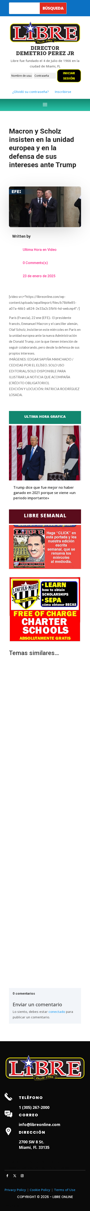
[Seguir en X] (15, 1176)
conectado (56, 1011)
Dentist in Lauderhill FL (52, 1161)
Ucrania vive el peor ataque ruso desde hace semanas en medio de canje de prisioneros (41, 821)
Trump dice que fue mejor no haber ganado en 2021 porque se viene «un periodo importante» (44, 492)
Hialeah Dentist (21, 1161)
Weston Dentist (21, 1167)
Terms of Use (64, 1189)
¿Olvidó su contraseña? (30, 91)
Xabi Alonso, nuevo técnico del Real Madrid (44, 718)
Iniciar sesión (69, 75)
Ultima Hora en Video (40, 250)
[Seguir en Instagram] (22, 1176)
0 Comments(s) (35, 263)
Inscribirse (63, 91)
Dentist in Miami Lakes (52, 1167)
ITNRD (22, 1205)
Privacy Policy (15, 1189)
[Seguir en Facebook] (7, 1176)
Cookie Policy (40, 1189)
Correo (28, 1115)
